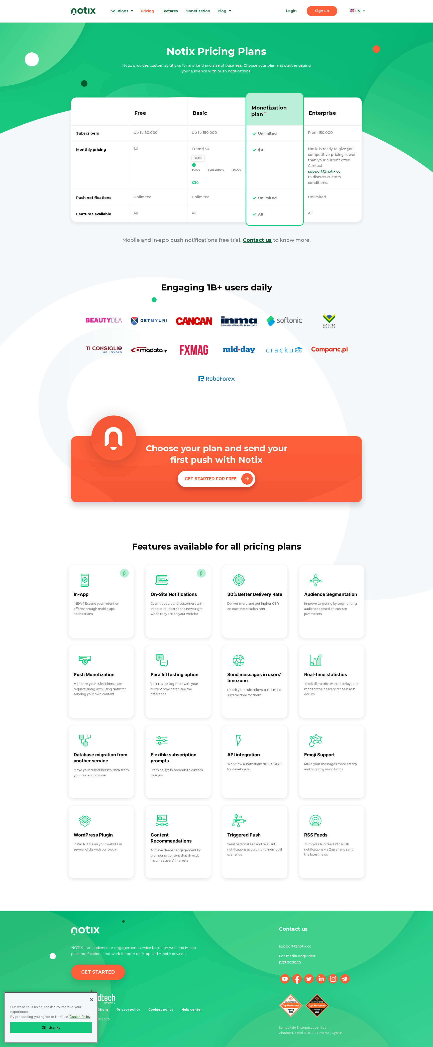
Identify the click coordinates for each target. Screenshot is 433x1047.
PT (361, 29)
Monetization (197, 11)
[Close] (91, 999)
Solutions (119, 11)
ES (361, 34)
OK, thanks (51, 1027)
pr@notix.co (290, 962)
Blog (222, 11)
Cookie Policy (79, 1017)
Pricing (147, 11)
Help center (191, 1009)
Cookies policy (160, 1009)
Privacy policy (128, 1009)
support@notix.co (324, 171)
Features (170, 11)
